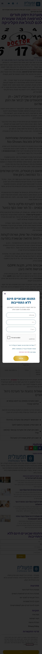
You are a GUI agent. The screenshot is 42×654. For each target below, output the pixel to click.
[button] (5, 294)
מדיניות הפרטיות (24, 352)
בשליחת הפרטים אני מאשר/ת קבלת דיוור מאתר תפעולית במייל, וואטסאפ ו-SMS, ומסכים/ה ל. (22, 348)
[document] (21, 327)
